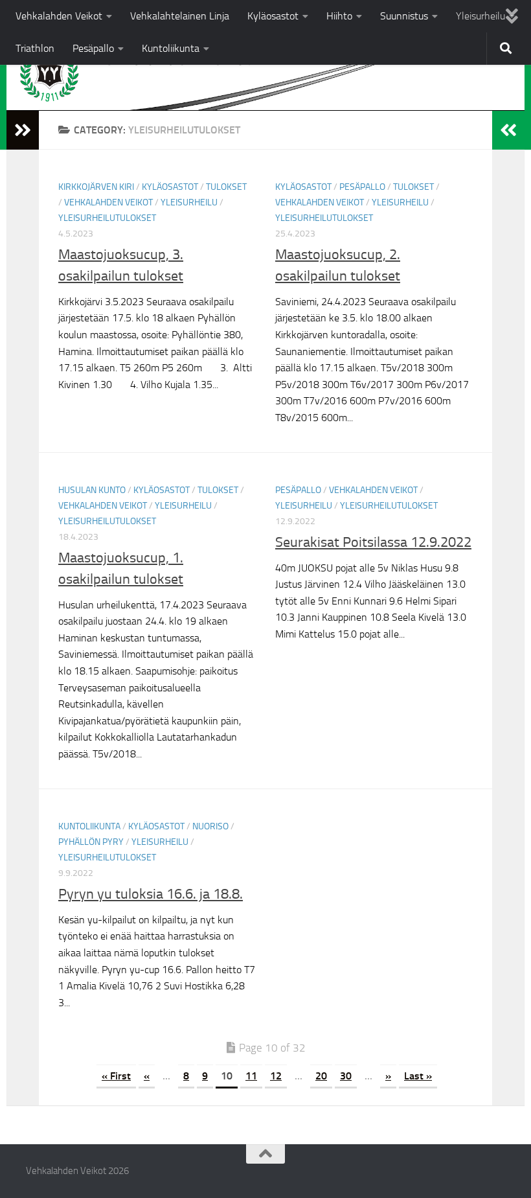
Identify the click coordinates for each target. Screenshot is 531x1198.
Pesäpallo (93, 48)
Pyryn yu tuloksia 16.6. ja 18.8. (150, 894)
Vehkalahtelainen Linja (179, 16)
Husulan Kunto (92, 490)
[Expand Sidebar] (22, 130)
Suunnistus (404, 16)
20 (321, 1076)
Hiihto (339, 16)
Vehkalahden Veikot (59, 16)
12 (276, 1076)
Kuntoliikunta (170, 48)
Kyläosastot (273, 16)
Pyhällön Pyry (91, 841)
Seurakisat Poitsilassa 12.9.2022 (373, 542)
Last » (418, 1076)
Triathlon (35, 48)
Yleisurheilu (480, 16)
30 (346, 1076)
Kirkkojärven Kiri (96, 186)
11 (251, 1076)
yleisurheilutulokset (107, 218)
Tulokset (226, 186)
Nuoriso (210, 826)
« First (116, 1076)
